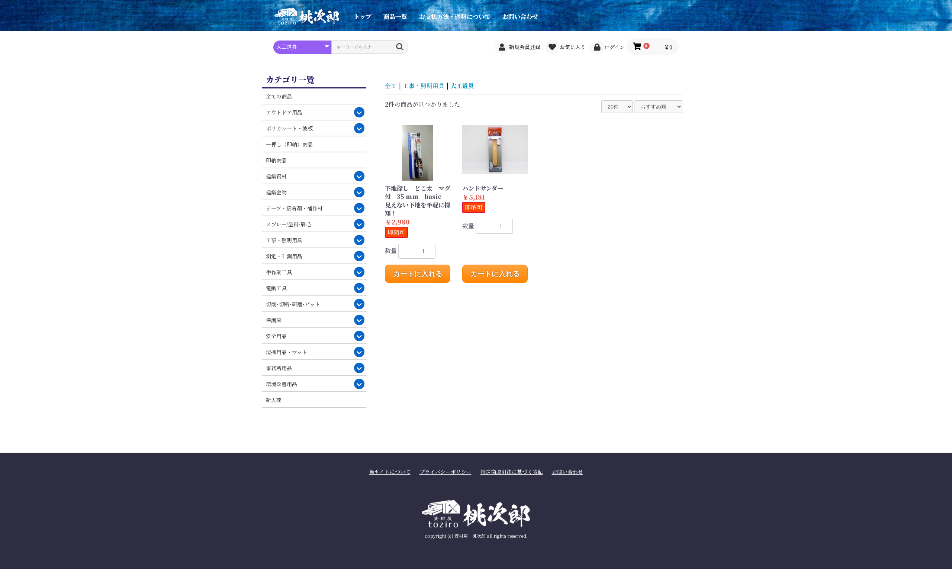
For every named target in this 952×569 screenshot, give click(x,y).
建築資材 (276, 176)
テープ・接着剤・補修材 (294, 208)
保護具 (274, 320)
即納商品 (276, 160)
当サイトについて (390, 471)
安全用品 (276, 336)
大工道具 (462, 85)
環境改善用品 (281, 384)
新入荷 (274, 400)
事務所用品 (279, 368)
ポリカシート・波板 (289, 128)
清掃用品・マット (286, 352)
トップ (363, 16)
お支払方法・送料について (455, 16)
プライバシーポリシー (445, 471)
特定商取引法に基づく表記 (511, 471)
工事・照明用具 (284, 240)
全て (391, 85)
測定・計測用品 (284, 256)
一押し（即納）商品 (289, 144)
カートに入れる (418, 274)
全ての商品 (279, 96)
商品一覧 (395, 16)
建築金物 (276, 192)
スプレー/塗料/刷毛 (288, 224)
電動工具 (276, 288)
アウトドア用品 (284, 112)
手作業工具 (279, 272)
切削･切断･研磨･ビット (293, 304)
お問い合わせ (520, 16)
